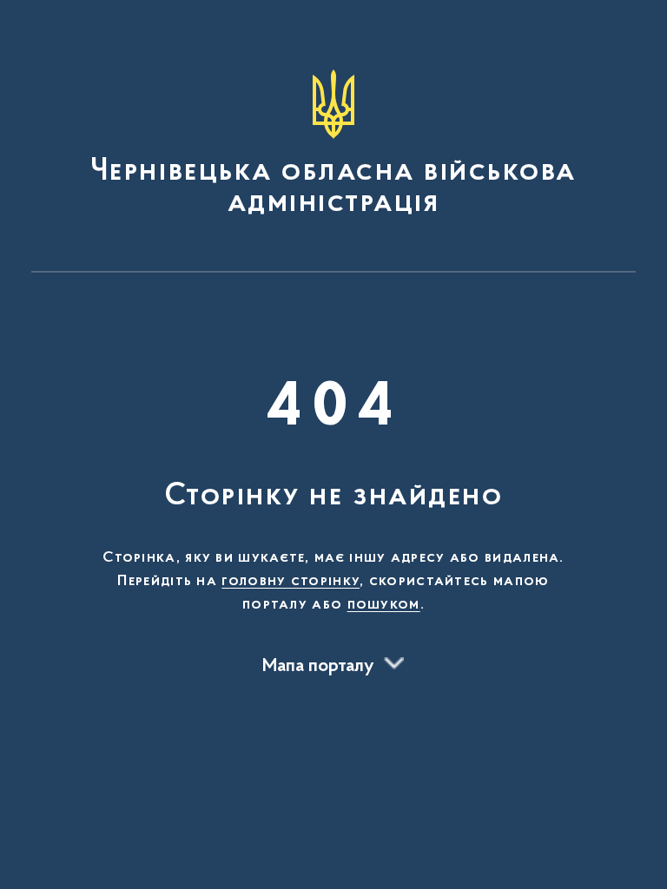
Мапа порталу (318, 666)
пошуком (383, 605)
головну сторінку (290, 581)
